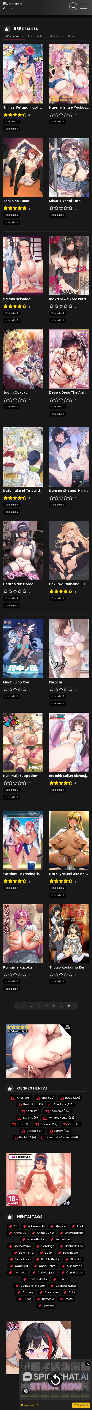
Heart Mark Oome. (18, 584)
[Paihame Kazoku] (23, 933)
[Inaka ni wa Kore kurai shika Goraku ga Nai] (69, 265)
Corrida (63, 1279)
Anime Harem (74, 1233)
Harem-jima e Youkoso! (69, 107)
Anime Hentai (36, 1239)
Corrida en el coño (32, 1286)
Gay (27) (74, 1124)
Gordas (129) (34, 1131)
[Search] (73, 6)
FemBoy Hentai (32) (61, 1117)
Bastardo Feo (73, 1246)
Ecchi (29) (33, 1111)
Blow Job (76, 1259)
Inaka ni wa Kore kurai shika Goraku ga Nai (69, 299)
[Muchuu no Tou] (23, 648)
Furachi (55, 682)
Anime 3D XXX (45, 1233)
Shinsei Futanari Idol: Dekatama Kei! (23, 107)
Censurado (74, 1266)
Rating (41, 36)
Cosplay (28, 1292)
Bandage (47, 1246)
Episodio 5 (11, 320)
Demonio (48, 1299)
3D (15, 1226)
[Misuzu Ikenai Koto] (69, 167)
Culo (71, 1292)
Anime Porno (22, 1246)
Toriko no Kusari (16, 201)
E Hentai (48, 1305)
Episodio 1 (11, 128)
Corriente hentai (65, 1286)
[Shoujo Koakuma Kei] (69, 933)
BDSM (48, 1252)
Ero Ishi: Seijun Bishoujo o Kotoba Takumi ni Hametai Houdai (69, 776)
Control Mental (37, 1279)
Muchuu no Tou (16, 682)
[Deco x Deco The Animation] (69, 359)
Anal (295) (23, 1098)
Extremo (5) (30, 1117)
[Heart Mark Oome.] (23, 550)
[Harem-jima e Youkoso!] (69, 73)
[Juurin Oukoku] (23, 359)
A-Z (30, 36)
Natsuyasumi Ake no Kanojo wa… (69, 874)
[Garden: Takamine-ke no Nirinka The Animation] (23, 840)
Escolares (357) (60, 1111)
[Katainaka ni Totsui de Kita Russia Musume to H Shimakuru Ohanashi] (23, 457)
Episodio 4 (12, 504)
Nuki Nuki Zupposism (21, 776)
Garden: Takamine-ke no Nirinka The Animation (23, 874)
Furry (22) (23, 1124)
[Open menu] (83, 6)
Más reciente (14, 36)
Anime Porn (62, 1239)
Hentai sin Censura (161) (62, 1137)
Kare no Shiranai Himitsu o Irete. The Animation (69, 491)
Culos (27, 1299)
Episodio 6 (11, 313)
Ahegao (60, 1226)
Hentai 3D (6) (27, 1137)
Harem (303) (62, 1131)
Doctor (68, 1299)
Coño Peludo (74, 1272)
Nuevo (72, 36)
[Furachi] (69, 648)
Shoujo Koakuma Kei (66, 967)
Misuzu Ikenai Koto (65, 201)
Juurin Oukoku (15, 393)
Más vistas (57, 36)
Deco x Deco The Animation (69, 393)
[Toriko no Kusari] (23, 167)
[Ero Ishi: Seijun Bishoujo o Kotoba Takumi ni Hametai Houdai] (69, 742)
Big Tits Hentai (49, 1259)
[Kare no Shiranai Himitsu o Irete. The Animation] (69, 457)
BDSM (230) (72, 1098)
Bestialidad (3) (33, 1104)
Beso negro (70, 1252)
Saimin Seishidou (18, 299)
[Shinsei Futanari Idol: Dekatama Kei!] (23, 73)
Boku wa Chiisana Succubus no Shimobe (69, 584)
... (61, 1005)
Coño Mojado (46, 1272)
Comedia (20, 1272)
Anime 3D (19, 1233)
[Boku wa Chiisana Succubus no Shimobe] (69, 550)
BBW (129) (47, 1098)
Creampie (51, 1292)
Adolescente (36, 1226)
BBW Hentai (26, 1252)
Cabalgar (21, 1266)
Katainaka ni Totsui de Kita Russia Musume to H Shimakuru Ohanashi (23, 491)
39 (69, 1005)
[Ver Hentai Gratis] (16, 6)
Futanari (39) (48, 1124)
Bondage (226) (63, 1104)
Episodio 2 (11, 121)
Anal (79, 1226)
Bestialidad (22, 1259)
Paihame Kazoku (17, 967)
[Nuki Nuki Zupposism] (23, 742)
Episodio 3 (11, 512)
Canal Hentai (47, 1266)
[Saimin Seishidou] (23, 265)
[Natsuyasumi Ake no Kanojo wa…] (69, 840)
